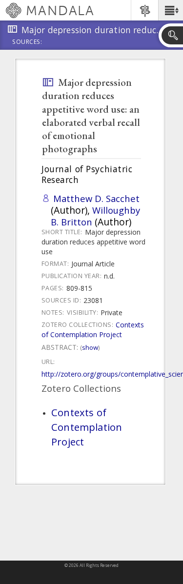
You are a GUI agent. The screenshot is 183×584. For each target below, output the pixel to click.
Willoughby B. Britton (95, 216)
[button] (170, 10)
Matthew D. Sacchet (96, 198)
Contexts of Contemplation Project (92, 329)
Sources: (27, 42)
